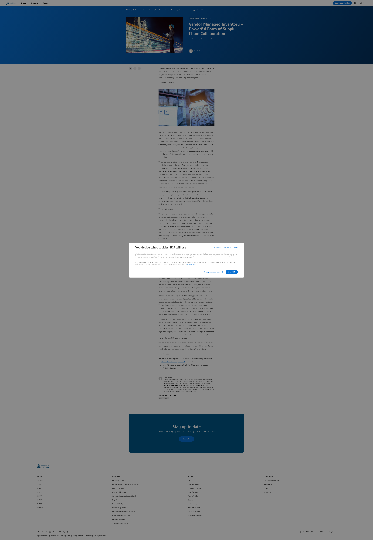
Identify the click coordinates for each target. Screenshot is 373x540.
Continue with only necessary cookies (225, 247)
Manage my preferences (212, 272)
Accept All (231, 272)
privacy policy (191, 264)
